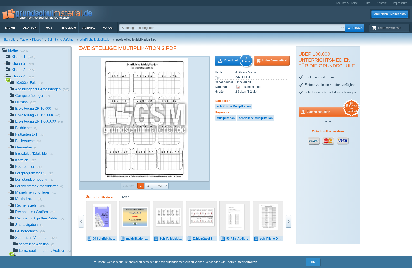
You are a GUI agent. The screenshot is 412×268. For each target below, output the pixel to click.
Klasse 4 (37, 39)
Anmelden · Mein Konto (390, 14)
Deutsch (30, 27)
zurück (129, 185)
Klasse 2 (23, 63)
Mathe (10, 27)
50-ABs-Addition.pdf (238, 238)
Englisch (68, 27)
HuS (49, 27)
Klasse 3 (23, 70)
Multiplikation (226, 118)
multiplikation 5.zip (138, 238)
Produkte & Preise (346, 3)
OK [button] (313, 262)
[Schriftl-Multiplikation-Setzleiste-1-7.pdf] (168, 217)
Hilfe (367, 3)
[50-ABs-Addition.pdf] (235, 217)
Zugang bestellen (332, 110)
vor (160, 185)
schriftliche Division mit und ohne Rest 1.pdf (271, 238)
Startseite (9, 39)
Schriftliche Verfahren (61, 39)
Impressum (400, 3)
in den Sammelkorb (275, 60)
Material (88, 27)
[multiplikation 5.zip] (135, 217)
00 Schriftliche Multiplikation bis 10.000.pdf (105, 238)
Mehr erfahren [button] (247, 262)
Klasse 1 (23, 57)
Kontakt (381, 3)
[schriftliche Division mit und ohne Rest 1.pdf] (268, 217)
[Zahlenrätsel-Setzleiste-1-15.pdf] (201, 217)
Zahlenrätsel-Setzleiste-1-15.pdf (205, 238)
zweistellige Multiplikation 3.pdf (127, 48)
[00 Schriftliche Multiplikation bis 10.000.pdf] (102, 217)
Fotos (108, 27)
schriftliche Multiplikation (95, 39)
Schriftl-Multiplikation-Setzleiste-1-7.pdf (171, 238)
